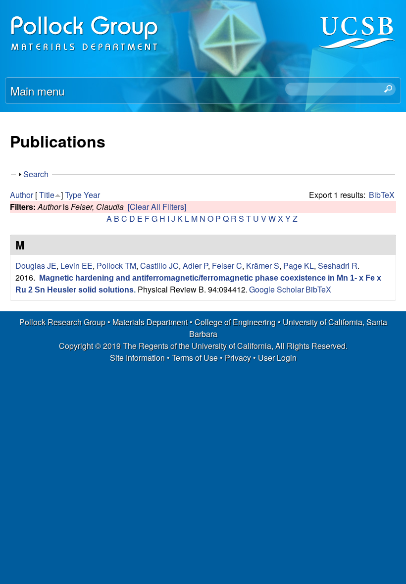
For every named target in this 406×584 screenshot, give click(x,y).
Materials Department (150, 322)
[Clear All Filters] (157, 206)
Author (21, 194)
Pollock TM (116, 265)
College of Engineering (235, 322)
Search (36, 174)
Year (92, 194)
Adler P (195, 265)
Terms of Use (195, 357)
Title (46, 194)
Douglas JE (35, 265)
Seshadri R (337, 265)
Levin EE (76, 265)
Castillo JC (159, 265)
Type (73, 194)
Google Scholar (276, 289)
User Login (277, 357)
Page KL (298, 265)
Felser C (227, 265)
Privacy (238, 357)
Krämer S (262, 265)
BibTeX (382, 194)
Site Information (137, 357)
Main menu (37, 90)
